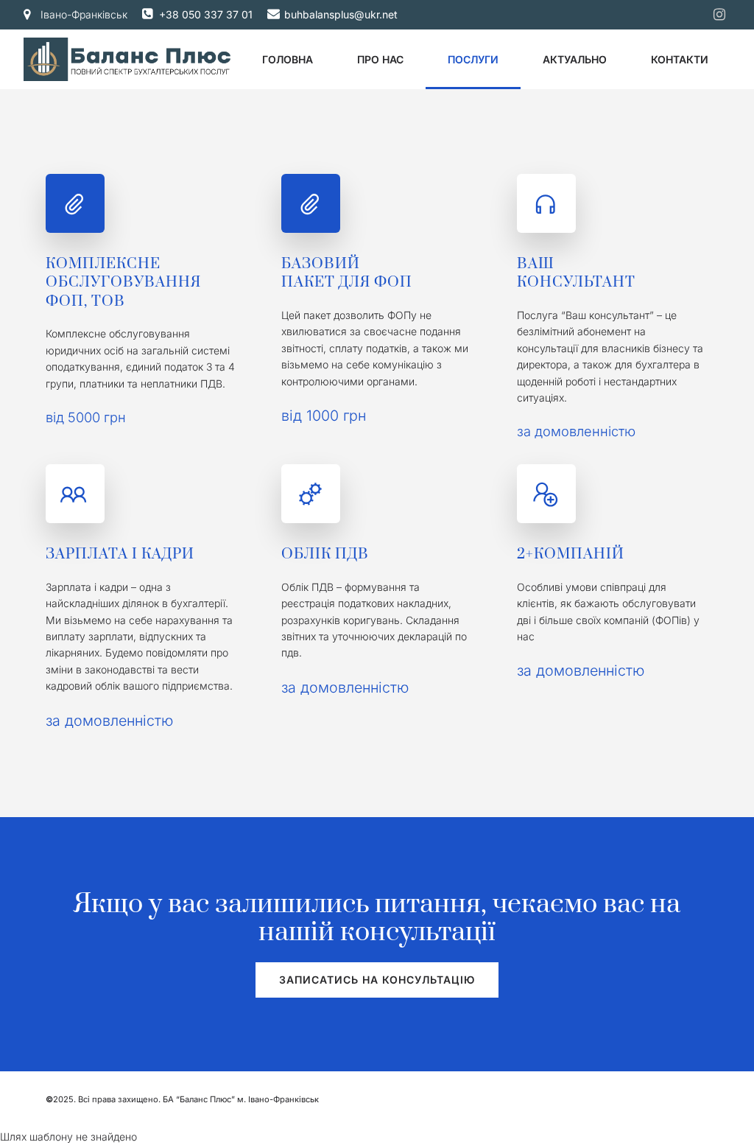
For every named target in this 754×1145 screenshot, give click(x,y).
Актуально (575, 59)
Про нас (380, 59)
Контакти (679, 59)
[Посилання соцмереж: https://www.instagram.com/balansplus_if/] (719, 15)
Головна (287, 59)
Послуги (473, 59)
